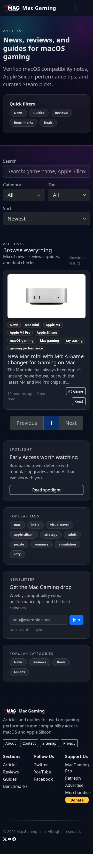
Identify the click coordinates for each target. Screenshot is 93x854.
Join (76, 620)
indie (35, 525)
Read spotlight (46, 490)
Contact (29, 743)
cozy (17, 554)
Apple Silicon (47, 332)
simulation (67, 544)
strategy (50, 534)
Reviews (61, 113)
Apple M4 (53, 325)
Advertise (74, 785)
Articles (10, 765)
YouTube (42, 772)
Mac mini (32, 325)
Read (78, 401)
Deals (48, 122)
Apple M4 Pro (20, 332)
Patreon (73, 778)
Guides (38, 113)
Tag (52, 185)
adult (72, 534)
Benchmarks (23, 122)
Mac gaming (49, 340)
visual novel (59, 525)
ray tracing (74, 340)
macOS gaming (22, 340)
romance (41, 544)
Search (10, 161)
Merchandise (78, 792)
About (10, 743)
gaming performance (26, 348)
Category (12, 185)
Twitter (41, 765)
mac (17, 525)
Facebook (43, 779)
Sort (7, 208)
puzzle (19, 544)
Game (77, 391)
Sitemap (49, 743)
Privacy (69, 743)
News (18, 113)
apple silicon (24, 534)
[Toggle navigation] (82, 8)
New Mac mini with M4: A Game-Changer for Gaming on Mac (46, 359)
